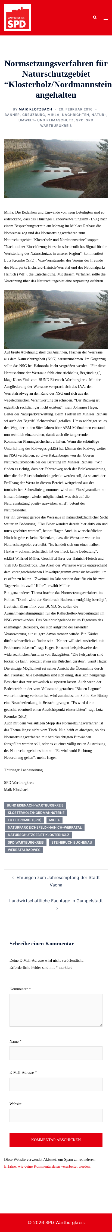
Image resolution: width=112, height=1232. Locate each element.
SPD (79, 120)
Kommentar (20, 989)
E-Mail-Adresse (23, 1073)
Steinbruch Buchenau (71, 842)
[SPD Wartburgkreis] (17, 17)
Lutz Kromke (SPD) (25, 820)
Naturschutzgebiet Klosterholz (38, 835)
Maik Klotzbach (35, 109)
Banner (12, 115)
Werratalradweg (24, 850)
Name (15, 1041)
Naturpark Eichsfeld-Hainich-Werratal (45, 827)
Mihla (54, 115)
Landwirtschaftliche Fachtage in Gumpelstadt (56, 900)
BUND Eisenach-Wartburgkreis (35, 805)
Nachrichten (75, 115)
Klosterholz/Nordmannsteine (36, 813)
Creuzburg (33, 115)
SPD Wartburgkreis (26, 842)
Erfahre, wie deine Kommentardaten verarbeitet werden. (47, 1166)
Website (15, 1104)
